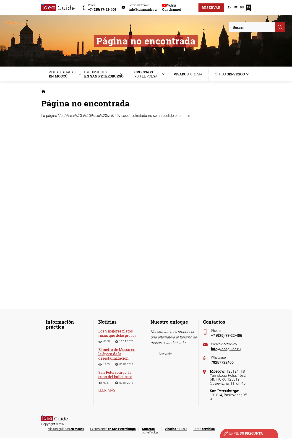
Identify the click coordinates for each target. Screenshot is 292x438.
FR (236, 7)
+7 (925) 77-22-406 (226, 335)
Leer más (165, 353)
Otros (204, 429)
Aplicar (280, 27)
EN (230, 7)
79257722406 (222, 362)
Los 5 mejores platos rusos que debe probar (117, 333)
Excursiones (113, 429)
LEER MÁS (106, 390)
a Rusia (176, 429)
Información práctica (60, 324)
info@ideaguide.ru (226, 348)
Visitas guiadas (66, 429)
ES (248, 7)
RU (242, 7)
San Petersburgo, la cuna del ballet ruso (115, 374)
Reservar (211, 7)
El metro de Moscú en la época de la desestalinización (117, 354)
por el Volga (150, 430)
